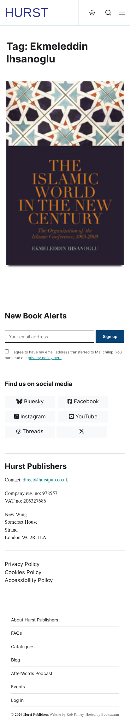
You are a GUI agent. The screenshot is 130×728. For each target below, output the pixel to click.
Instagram (32, 416)
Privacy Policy (22, 564)
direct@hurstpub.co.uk (45, 479)
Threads (32, 431)
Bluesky (33, 401)
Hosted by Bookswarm (102, 714)
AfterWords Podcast (31, 673)
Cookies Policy (23, 572)
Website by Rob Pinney (67, 714)
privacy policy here (45, 357)
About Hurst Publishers (34, 619)
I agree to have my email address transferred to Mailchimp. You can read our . (63, 355)
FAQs (16, 633)
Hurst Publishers (36, 714)
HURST (26, 12)
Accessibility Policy (29, 580)
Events (18, 686)
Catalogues (22, 646)
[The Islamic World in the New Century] (65, 173)
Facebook (85, 401)
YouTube (86, 416)
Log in (17, 700)
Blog (15, 659)
